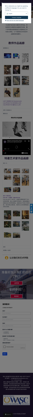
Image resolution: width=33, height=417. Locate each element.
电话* (3, 323)
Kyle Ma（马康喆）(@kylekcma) (11, 197)
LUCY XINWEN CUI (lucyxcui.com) (12, 101)
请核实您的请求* (6, 342)
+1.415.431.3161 (17, 380)
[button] (4, 129)
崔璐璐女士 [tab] (6, 48)
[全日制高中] (16, 332)
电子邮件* (4, 317)
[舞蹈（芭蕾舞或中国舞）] (16, 340)
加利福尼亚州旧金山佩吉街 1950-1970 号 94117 (17, 376)
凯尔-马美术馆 (7, 195)
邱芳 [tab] (4, 247)
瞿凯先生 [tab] (5, 113)
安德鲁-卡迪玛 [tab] (7, 250)
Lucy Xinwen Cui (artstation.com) (12, 103)
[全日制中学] (16, 334)
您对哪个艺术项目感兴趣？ (8, 336)
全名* (3, 311)
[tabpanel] (16, 79)
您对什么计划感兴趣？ (7, 329)
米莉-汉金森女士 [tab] (7, 110)
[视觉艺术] (16, 339)
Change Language (16, 17)
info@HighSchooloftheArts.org (19, 378)
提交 (4, 354)
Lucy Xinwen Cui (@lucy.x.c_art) (12, 104)
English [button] (10, 13)
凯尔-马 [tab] (5, 163)
